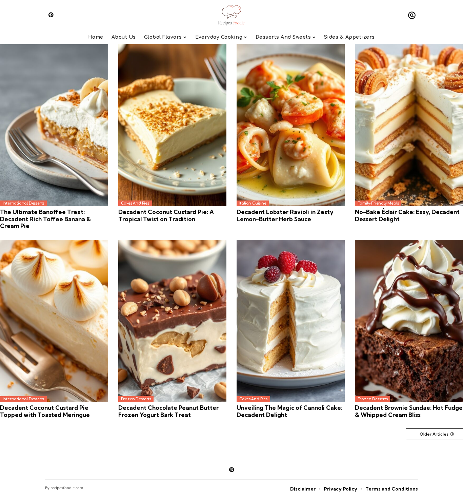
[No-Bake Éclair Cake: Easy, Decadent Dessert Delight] (409, 125)
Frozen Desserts (136, 399)
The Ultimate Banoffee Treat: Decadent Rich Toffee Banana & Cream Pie (45, 218)
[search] (411, 15)
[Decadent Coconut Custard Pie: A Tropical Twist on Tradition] (172, 125)
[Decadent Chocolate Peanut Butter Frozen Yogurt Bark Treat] (172, 321)
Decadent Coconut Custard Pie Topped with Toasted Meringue (45, 411)
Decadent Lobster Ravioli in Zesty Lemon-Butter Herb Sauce (285, 215)
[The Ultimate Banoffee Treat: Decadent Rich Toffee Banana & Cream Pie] (54, 125)
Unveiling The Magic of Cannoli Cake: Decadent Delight (289, 411)
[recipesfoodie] (231, 15)
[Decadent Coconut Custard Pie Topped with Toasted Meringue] (54, 321)
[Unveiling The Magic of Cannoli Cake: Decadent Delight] (291, 321)
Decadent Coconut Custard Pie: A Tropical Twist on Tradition (166, 215)
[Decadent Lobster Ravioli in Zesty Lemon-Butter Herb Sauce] (291, 125)
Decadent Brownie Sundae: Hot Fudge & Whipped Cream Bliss (409, 411)
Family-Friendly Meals (378, 203)
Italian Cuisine (252, 203)
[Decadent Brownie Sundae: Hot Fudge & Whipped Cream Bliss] (409, 321)
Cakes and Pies (135, 203)
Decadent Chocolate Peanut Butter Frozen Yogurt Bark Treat (168, 411)
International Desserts (23, 203)
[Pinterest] (51, 14)
